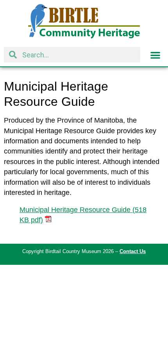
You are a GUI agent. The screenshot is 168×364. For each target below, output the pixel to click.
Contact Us (133, 251)
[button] (155, 55)
